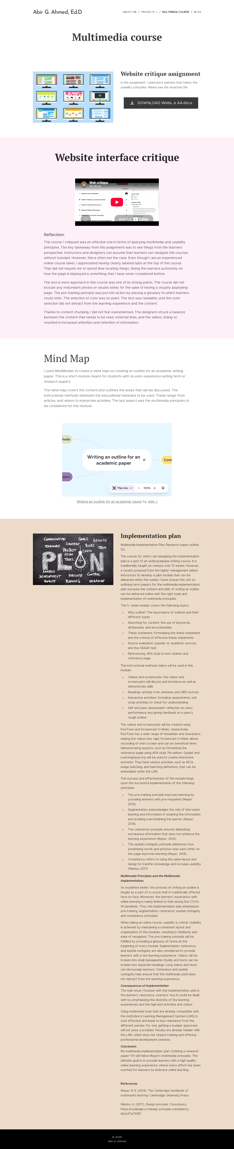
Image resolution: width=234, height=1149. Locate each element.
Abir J (152, 502)
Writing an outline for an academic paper (109, 502)
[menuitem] (130, 11)
